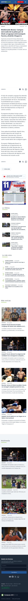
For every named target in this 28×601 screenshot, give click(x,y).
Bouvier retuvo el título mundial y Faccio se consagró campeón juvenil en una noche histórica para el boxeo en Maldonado (14, 386)
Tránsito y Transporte (16, 233)
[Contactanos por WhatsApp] (18, 577)
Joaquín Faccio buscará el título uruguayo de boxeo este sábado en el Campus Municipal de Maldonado (13, 325)
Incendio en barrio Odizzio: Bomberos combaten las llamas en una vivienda (18, 218)
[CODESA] (14, 193)
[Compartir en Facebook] (20, 89)
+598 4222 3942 (8, 583)
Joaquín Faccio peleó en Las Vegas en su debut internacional (14, 417)
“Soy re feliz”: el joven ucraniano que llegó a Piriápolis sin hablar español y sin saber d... (17, 247)
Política (3, 542)
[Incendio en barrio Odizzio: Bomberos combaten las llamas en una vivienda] (6, 215)
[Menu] (25, 2)
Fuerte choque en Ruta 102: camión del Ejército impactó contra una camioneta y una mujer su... (17, 238)
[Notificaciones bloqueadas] (15, 2)
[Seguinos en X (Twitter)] (15, 577)
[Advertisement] (14, 70)
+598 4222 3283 (17, 583)
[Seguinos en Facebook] (13, 577)
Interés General (14, 213)
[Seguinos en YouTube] (10, 577)
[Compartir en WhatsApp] (26, 89)
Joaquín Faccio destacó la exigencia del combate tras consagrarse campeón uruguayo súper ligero (13, 355)
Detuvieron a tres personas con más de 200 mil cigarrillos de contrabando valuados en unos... (18, 228)
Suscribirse (14, 572)
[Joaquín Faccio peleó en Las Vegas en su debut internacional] (14, 406)
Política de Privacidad (16, 598)
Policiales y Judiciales (15, 223)
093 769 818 (14, 585)
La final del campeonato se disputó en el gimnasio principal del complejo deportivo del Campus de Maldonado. (13, 518)
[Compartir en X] (23, 89)
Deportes (3, 26)
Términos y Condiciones (5, 598)
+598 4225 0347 (7, 585)
